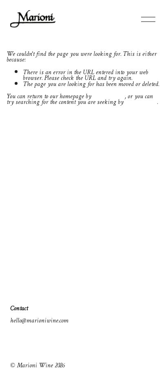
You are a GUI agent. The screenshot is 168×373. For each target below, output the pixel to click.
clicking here (109, 97)
